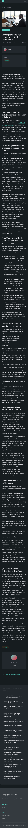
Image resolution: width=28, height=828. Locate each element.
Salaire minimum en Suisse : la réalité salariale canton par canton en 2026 (14, 720)
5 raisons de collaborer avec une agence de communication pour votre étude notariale (14, 759)
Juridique (9, 7)
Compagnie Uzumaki (9, 794)
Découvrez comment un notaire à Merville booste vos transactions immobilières (12, 714)
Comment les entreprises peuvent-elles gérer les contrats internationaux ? (14, 708)
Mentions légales (6, 815)
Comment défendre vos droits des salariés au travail (13, 725)
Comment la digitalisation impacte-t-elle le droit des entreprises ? (14, 696)
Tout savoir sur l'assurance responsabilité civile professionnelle (13, 702)
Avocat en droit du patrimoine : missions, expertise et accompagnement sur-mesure (12, 778)
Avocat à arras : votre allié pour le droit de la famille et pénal (13, 753)
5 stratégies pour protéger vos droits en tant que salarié (13, 772)
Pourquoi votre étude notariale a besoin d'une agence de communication (12, 766)
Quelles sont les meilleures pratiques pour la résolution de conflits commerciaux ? (14, 747)
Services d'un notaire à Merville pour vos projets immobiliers (14, 741)
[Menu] (24, 1)
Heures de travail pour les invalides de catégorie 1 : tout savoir (13, 736)
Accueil (3, 7)
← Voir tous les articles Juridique (11, 674)
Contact (4, 818)
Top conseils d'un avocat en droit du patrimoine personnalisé (13, 731)
